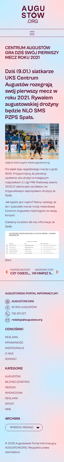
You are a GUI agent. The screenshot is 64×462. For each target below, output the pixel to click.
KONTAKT (11, 359)
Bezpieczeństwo (17, 382)
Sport (9, 403)
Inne (8, 409)
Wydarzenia (14, 393)
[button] (32, 33)
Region (10, 387)
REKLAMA (11, 337)
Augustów (13, 376)
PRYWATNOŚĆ (14, 342)
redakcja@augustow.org (27, 319)
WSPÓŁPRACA (14, 348)
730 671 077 (19, 313)
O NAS (9, 353)
